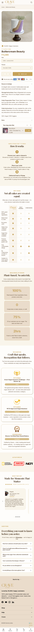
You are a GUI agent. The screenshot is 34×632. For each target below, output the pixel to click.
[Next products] (30, 125)
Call (24, 630)
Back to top (16, 579)
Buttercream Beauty (10, 7)
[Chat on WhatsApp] (31, 624)
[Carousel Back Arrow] (2, 501)
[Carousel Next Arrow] (31, 501)
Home (3, 7)
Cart (17, 630)
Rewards (10, 630)
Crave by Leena (9, 623)
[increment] (9, 74)
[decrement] (3, 74)
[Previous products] (27, 125)
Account (30, 630)
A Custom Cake (6, 49)
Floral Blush (12, 128)
